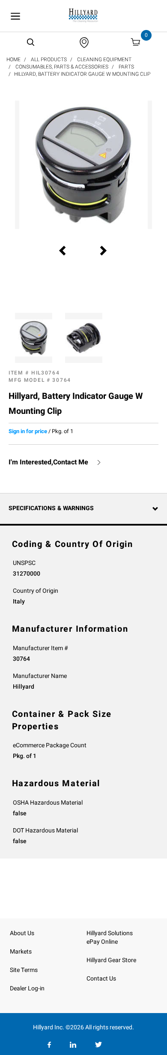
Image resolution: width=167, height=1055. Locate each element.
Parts (126, 67)
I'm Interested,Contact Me (48, 462)
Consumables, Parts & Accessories (61, 67)
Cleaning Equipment (104, 59)
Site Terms (24, 970)
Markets (21, 951)
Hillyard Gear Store (111, 960)
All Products (49, 59)
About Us (22, 933)
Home (13, 59)
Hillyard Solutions (109, 933)
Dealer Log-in (27, 988)
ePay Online (102, 941)
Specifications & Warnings (51, 508)
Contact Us (101, 978)
